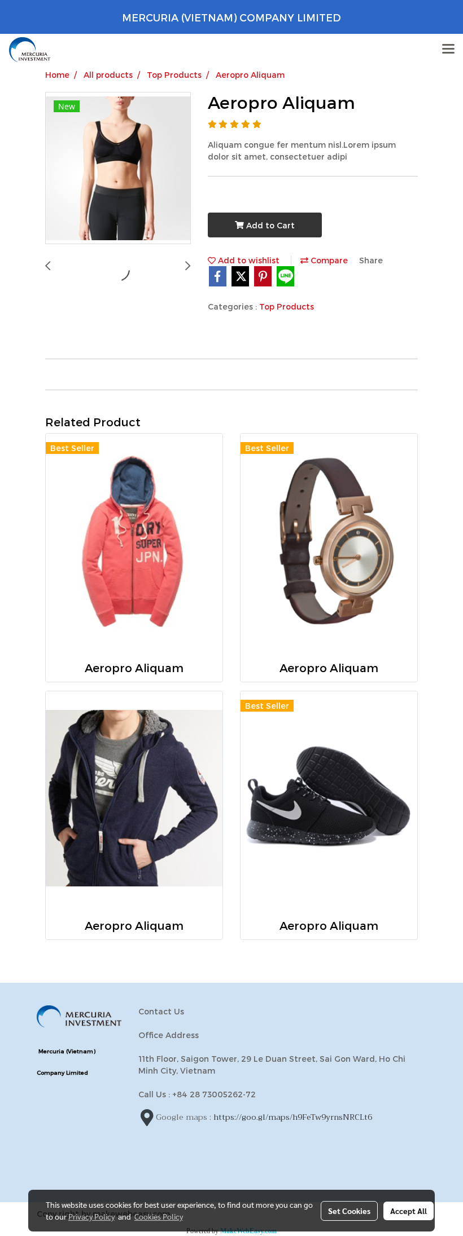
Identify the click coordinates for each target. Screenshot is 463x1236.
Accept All (408, 1211)
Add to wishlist (247, 260)
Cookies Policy (158, 1216)
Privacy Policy (91, 1216)
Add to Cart (269, 225)
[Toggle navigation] (448, 49)
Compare (328, 260)
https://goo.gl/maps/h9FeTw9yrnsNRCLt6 (292, 1116)
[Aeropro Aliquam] (118, 168)
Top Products (286, 306)
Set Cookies (349, 1211)
